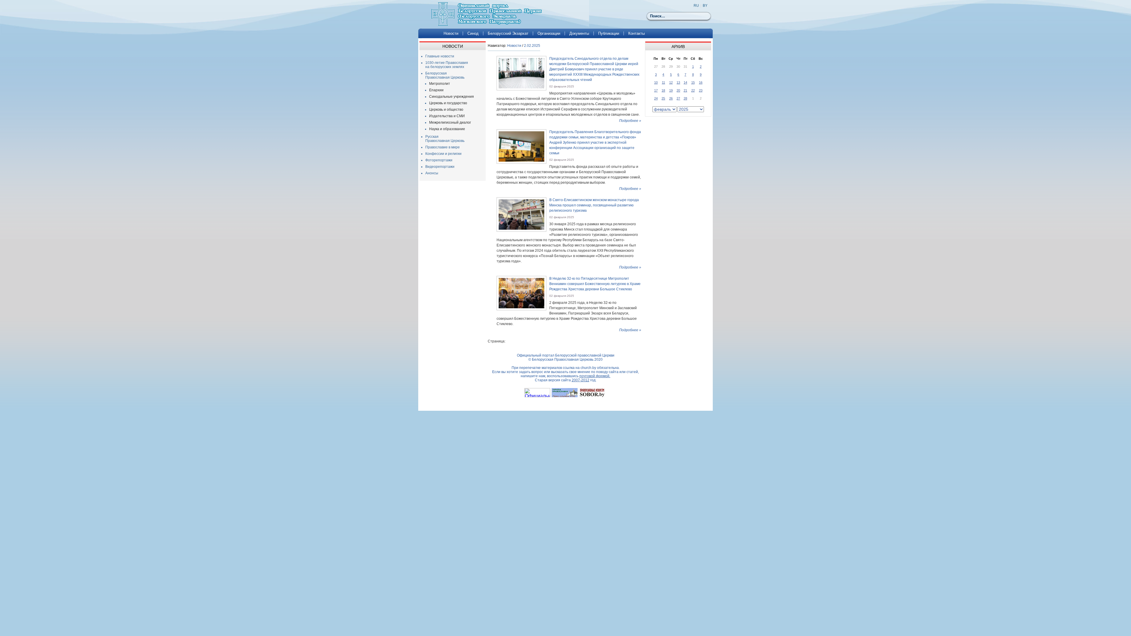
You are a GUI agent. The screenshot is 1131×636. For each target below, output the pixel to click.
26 (671, 98)
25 (663, 98)
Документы (579, 33)
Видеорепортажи (439, 167)
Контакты (636, 33)
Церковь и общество (446, 109)
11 (663, 82)
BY (705, 6)
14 (685, 82)
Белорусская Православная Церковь (444, 75)
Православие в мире (442, 147)
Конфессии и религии (443, 154)
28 (685, 98)
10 (656, 82)
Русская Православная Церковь (444, 139)
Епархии (436, 90)
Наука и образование (447, 129)
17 (656, 90)
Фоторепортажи (438, 160)
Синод (473, 33)
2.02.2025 (532, 46)
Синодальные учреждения (451, 97)
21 (685, 90)
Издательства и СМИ (447, 116)
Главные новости (439, 56)
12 (671, 82)
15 (693, 82)
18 (663, 90)
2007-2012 (580, 380)
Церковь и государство (448, 103)
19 (671, 90)
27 (678, 98)
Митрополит (439, 84)
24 (656, 98)
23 (700, 90)
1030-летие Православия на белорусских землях (446, 65)
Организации (549, 33)
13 (678, 82)
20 (678, 90)
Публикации (608, 33)
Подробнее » (630, 121)
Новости (451, 33)
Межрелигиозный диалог (450, 122)
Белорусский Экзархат (508, 33)
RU (696, 6)
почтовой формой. (594, 376)
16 (700, 82)
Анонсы (431, 173)
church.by (588, 368)
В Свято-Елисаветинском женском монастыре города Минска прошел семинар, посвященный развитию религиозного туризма (594, 205)
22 (693, 90)
